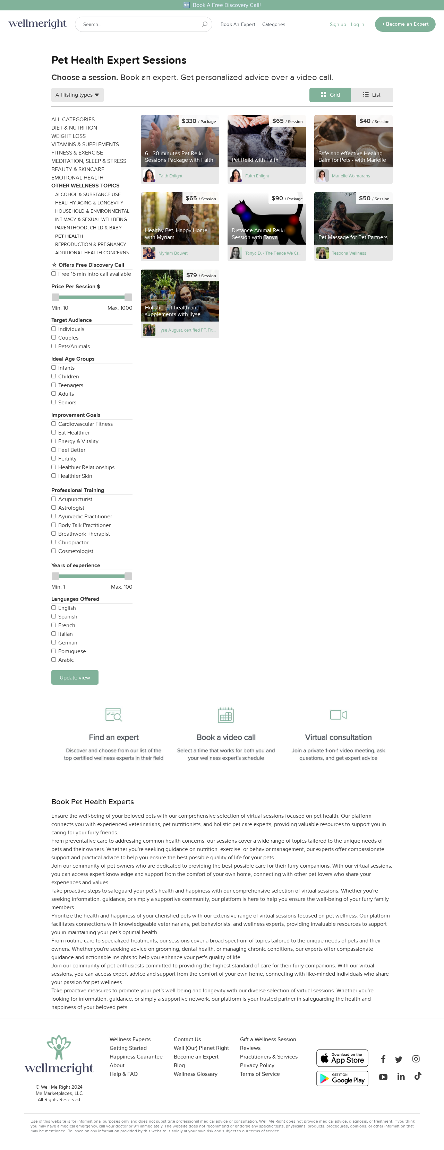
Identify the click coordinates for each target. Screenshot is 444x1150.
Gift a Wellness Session (268, 1039)
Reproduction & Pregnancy (90, 244)
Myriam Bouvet (173, 253)
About (117, 1065)
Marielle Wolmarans (351, 176)
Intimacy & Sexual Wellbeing (91, 219)
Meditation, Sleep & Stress (88, 161)
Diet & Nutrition (74, 127)
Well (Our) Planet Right (201, 1048)
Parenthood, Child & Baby (88, 227)
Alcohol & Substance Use (88, 194)
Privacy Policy (257, 1065)
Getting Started (128, 1048)
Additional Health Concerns (92, 252)
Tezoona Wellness (349, 253)
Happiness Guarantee (136, 1057)
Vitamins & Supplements (85, 144)
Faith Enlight (170, 176)
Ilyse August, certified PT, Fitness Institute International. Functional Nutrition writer (188, 330)
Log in (357, 24)
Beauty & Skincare (77, 169)
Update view (75, 677)
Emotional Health (77, 177)
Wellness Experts (130, 1039)
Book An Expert (238, 24)
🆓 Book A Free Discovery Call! (222, 5)
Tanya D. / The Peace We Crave (274, 253)
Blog (179, 1065)
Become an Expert (196, 1057)
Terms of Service (260, 1074)
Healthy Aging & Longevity (89, 202)
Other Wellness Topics (85, 186)
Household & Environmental (92, 211)
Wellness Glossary (195, 1074)
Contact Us (187, 1039)
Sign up (338, 24)
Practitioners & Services (269, 1057)
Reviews (250, 1048)
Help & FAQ (124, 1074)
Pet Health (69, 235)
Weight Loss (68, 136)
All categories (73, 119)
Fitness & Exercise (77, 152)
